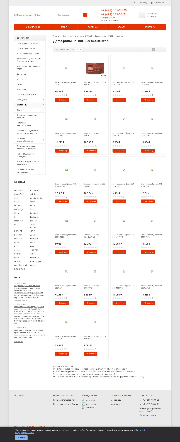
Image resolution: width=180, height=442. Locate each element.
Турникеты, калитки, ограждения (26, 155)
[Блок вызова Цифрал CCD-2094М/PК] (95, 271)
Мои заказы (116, 400)
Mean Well (18, 220)
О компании (33, 27)
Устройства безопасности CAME (28, 67)
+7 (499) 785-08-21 (114, 14)
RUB (134, 2)
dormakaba (19, 190)
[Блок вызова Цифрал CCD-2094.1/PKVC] (152, 68)
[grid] (153, 49)
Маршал (18, 238)
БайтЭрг (18, 235)
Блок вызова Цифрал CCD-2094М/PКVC (123, 286)
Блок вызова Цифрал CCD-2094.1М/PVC (123, 235)
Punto (16, 257)
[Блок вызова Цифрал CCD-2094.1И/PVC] (66, 170)
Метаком (34, 238)
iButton (17, 213)
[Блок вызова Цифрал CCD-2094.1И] (124, 119)
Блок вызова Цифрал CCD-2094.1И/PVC (66, 185)
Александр (91, 404)
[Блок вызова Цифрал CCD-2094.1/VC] (95, 119)
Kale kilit (17, 253)
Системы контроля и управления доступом (26, 147)
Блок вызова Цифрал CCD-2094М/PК (95, 286)
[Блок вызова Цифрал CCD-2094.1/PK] (124, 68)
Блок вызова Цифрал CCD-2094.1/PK (123, 83)
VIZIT (32, 231)
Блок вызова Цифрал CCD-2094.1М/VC (152, 235)
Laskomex (34, 217)
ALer (16, 198)
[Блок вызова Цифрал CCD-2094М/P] (66, 271)
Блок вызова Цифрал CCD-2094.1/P (95, 83)
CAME (16, 201)
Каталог (25, 37)
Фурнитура (21, 74)
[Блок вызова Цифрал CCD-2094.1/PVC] (66, 119)
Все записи (18, 342)
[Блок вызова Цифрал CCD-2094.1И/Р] (152, 119)
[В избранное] (76, 99)
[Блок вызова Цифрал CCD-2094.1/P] (95, 68)
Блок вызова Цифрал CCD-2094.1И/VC (95, 185)
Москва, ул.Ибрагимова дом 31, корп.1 (150, 409)
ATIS (16, 246)
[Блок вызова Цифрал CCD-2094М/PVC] (152, 271)
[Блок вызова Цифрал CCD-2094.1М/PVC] (124, 220)
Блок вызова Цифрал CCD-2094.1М (123, 185)
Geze (32, 209)
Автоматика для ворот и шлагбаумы (28, 162)
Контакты (150, 27)
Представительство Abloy (64, 400)
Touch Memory (33, 225)
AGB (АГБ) (34, 250)
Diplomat (18, 205)
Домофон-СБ (36, 198)
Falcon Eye (18, 209)
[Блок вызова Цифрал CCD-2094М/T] (66, 322)
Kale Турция (35, 261)
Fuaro (32, 246)
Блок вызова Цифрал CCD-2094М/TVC (95, 337)
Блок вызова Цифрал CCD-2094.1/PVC (66, 134)
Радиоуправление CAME (27, 43)
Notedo (33, 220)
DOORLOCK (19, 269)
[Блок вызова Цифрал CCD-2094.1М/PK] (66, 220)
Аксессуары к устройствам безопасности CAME (29, 59)
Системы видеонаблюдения (25, 139)
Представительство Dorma (65, 404)
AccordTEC (19, 194)
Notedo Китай (20, 265)
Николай (90, 407)
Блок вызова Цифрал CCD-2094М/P (66, 286)
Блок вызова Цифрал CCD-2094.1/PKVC (152, 83)
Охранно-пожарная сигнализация (25, 170)
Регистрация (159, 2)
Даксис (33, 235)
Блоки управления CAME (28, 53)
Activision (34, 194)
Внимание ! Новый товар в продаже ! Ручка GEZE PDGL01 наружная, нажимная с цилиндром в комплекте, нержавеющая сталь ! (29, 333)
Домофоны (22, 104)
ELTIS (32, 205)
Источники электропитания (24, 124)
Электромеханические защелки (27, 116)
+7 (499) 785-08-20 (114, 10)
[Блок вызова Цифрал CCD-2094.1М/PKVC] (95, 220)
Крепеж (20, 79)
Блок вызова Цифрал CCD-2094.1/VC (95, 134)
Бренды (65, 27)
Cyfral (32, 201)
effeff (32, 242)
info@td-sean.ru (108, 17)
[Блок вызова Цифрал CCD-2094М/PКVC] (124, 271)
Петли (19, 84)
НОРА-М (18, 231)
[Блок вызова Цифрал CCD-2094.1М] (124, 170)
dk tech (17, 261)
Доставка (93, 27)
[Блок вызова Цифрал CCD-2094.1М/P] (152, 170)
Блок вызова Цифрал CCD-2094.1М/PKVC (95, 235)
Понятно (21, 437)
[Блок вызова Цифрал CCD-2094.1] (66, 68)
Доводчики (22, 99)
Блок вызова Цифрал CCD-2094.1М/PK (66, 235)
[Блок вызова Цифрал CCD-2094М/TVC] (95, 322)
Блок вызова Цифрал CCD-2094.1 (66, 83)
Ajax (32, 253)
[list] (157, 49)
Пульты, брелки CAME (27, 48)
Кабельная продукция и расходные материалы (27, 131)
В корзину (63, 100)
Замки (19, 110)
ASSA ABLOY (35, 190)
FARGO (17, 242)
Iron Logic (34, 213)
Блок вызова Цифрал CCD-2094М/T (66, 337)
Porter (33, 265)
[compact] (161, 49)
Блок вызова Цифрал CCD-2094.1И (123, 134)
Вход (145, 2)
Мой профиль (117, 404)
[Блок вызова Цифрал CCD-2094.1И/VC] (95, 170)
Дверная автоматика (26, 94)
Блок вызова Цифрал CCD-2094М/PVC (152, 286)
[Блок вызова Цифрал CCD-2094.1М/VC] (152, 220)
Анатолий (90, 400)
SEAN (16, 224)
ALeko (17, 250)
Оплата (121, 27)
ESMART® (34, 257)
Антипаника (22, 89)
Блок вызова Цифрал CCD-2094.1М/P (152, 185)
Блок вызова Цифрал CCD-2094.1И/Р (152, 134)
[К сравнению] (72, 99)
